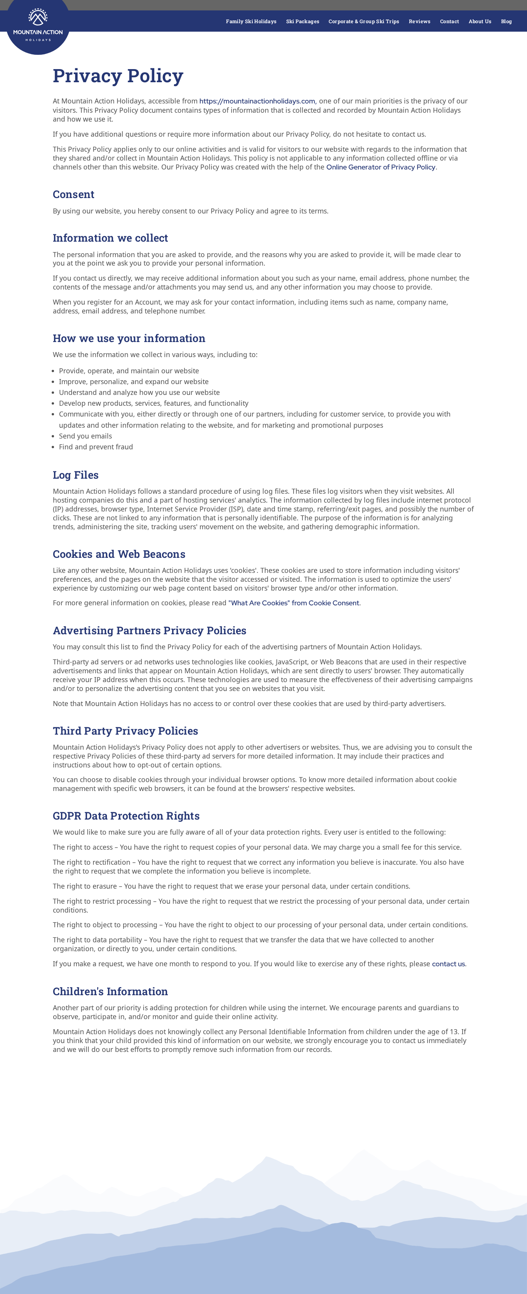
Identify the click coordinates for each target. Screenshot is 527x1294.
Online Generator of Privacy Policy (381, 167)
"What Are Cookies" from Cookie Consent (293, 602)
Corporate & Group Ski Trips (364, 21)
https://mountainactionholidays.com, (258, 101)
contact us (448, 963)
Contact (449, 21)
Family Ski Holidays (251, 21)
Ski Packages (303, 21)
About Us (480, 21)
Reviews (420, 21)
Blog (506, 21)
